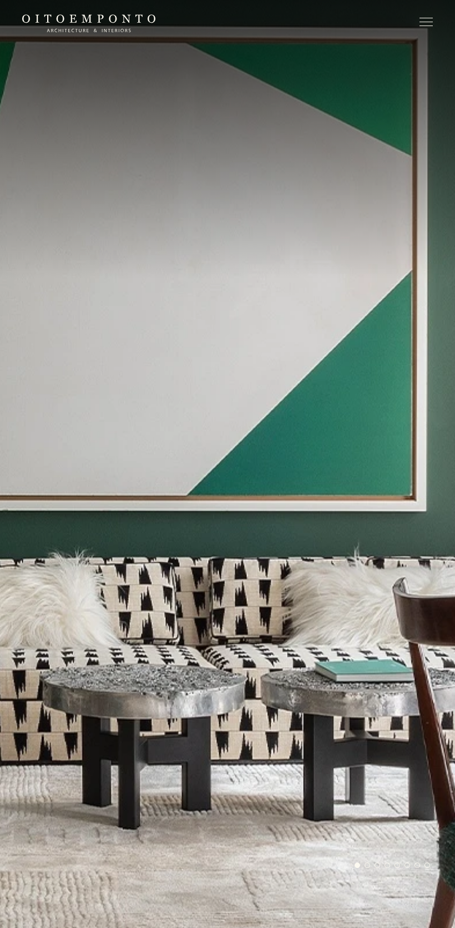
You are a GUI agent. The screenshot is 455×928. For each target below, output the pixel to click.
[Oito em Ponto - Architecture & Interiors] (88, 23)
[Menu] (426, 24)
